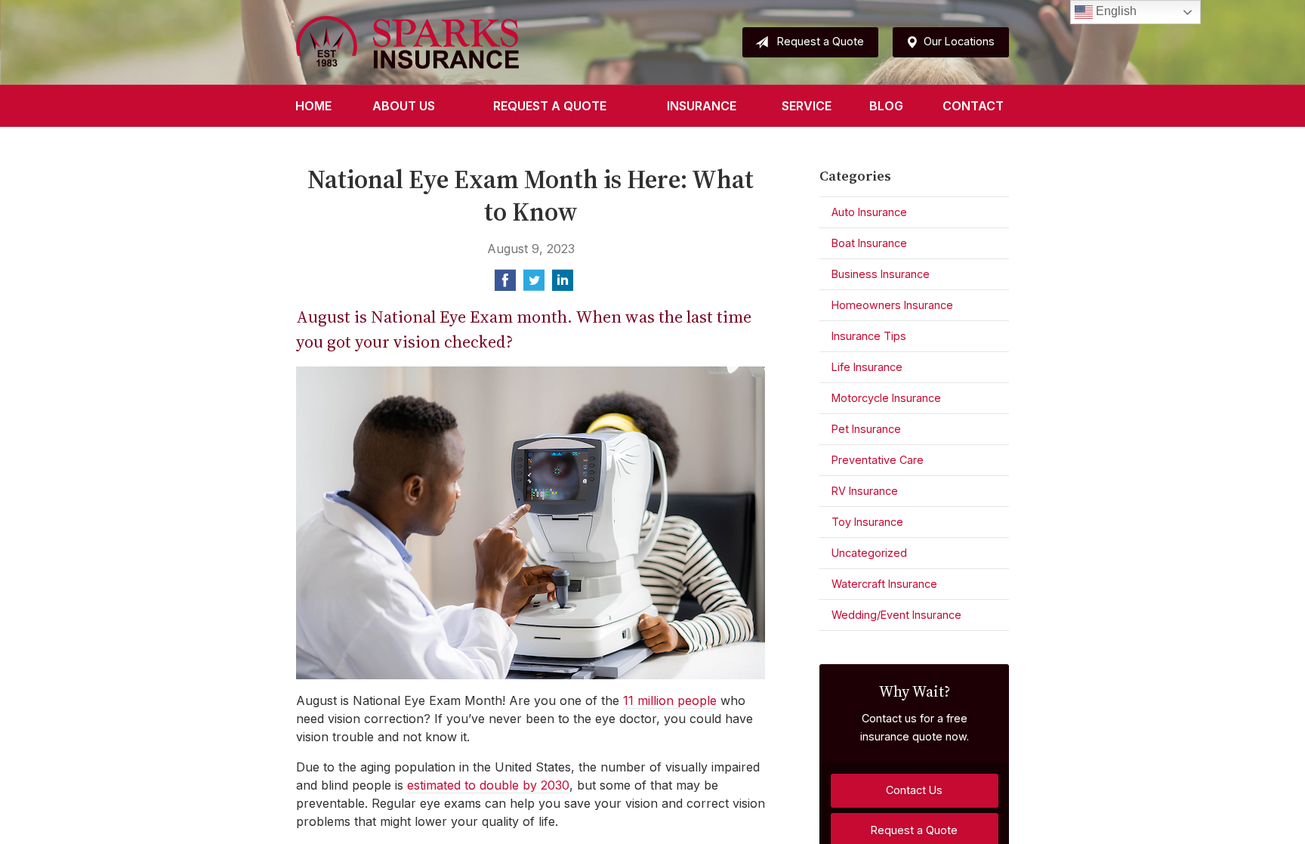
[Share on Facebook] (505, 284)
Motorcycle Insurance (886, 397)
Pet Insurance (866, 428)
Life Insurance (866, 366)
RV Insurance (864, 490)
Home (313, 105)
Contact (973, 105)
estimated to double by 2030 (488, 785)
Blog (886, 105)
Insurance (701, 105)
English (1115, 11)
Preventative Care (877, 459)
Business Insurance (880, 273)
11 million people (670, 700)
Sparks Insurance (407, 42)
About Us (403, 105)
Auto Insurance (869, 212)
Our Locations (959, 41)
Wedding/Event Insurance (896, 614)
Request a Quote (820, 41)
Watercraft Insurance (884, 583)
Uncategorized (869, 552)
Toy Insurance (867, 521)
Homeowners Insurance (892, 304)
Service (806, 105)
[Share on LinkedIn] (562, 284)
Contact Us (914, 790)
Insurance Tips (868, 335)
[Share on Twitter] (534, 284)
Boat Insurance (869, 243)
